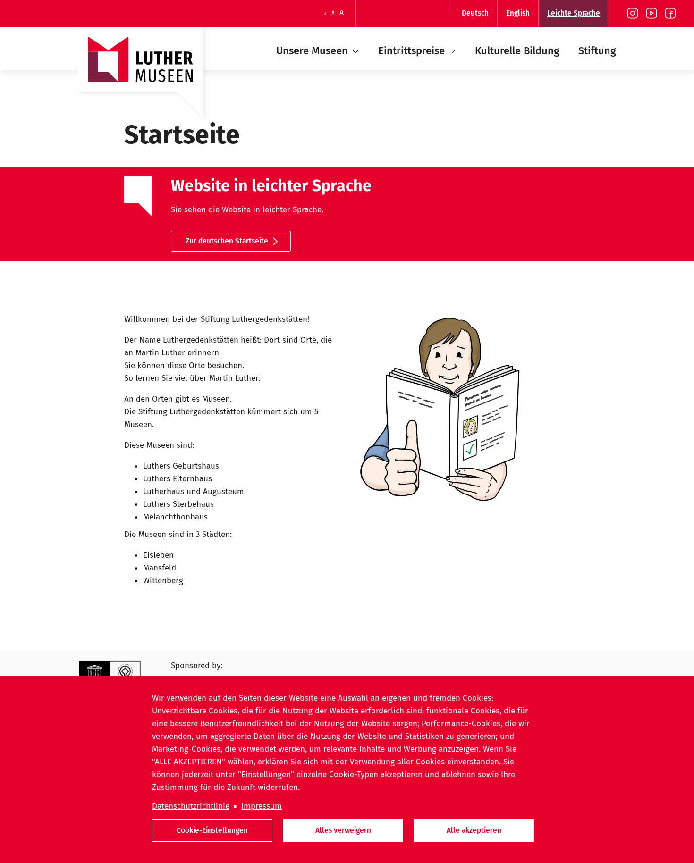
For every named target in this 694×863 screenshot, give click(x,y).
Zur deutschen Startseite (227, 241)
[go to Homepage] (140, 76)
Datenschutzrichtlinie (190, 806)
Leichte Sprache (573, 13)
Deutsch (475, 13)
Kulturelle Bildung (517, 50)
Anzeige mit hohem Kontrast (404, 6)
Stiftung (597, 50)
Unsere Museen (313, 50)
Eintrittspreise (413, 50)
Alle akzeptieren (474, 830)
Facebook (670, 13)
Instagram (632, 13)
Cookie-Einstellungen (212, 830)
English (518, 13)
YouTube (651, 13)
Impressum (261, 806)
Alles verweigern (343, 830)
